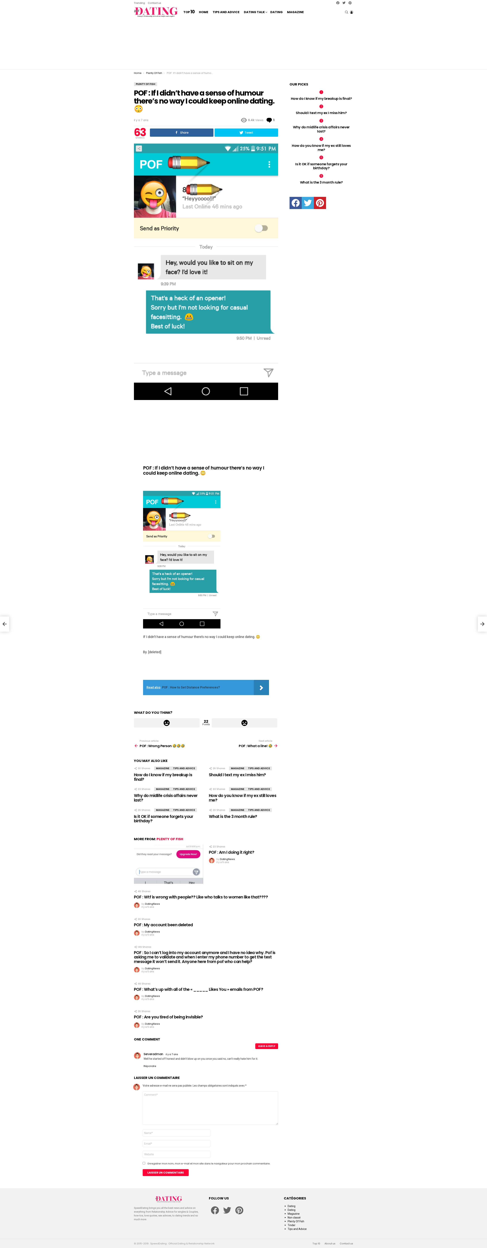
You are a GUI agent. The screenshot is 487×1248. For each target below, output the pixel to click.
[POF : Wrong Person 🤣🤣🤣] (4, 624)
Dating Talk (254, 12)
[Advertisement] (243, 44)
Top (189, 12)
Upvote (167, 722)
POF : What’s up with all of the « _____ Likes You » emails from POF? (198, 989)
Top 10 (316, 1243)
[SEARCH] (346, 12)
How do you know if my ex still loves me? (242, 798)
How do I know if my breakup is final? (163, 777)
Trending (139, 3)
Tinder (291, 1225)
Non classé (294, 1217)
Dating (276, 12)
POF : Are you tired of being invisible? (168, 1017)
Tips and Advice (226, 12)
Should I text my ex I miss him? (237, 775)
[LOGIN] (351, 12)
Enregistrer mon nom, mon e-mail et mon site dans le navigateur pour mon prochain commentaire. (209, 1163)
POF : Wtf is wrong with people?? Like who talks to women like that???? (201, 897)
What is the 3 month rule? (233, 816)
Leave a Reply (266, 1046)
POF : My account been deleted (163, 925)
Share (139, 148)
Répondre (150, 1066)
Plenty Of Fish (170, 839)
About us (330, 1243)
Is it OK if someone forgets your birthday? (163, 819)
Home (203, 12)
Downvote (244, 722)
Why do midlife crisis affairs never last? (166, 798)
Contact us (154, 3)
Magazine (295, 12)
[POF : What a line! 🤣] (482, 624)
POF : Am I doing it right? (231, 852)
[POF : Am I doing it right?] (168, 864)
